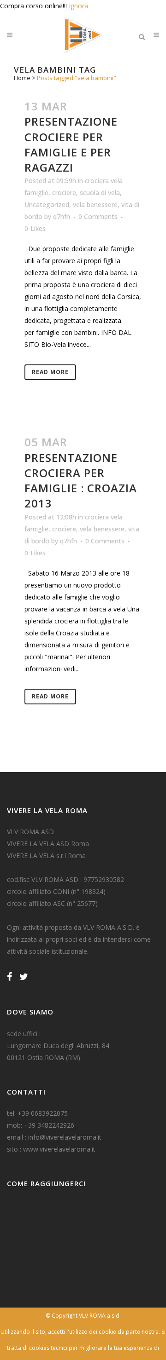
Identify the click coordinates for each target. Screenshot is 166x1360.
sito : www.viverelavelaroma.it (51, 1149)
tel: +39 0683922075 (37, 1113)
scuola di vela (100, 192)
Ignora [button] (78, 5)
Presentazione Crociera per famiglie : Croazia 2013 (80, 480)
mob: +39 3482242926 (40, 1125)
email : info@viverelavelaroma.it (54, 1137)
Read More (50, 372)
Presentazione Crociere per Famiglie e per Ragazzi (71, 144)
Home (22, 78)
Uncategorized (46, 204)
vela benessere (95, 204)
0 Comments (98, 216)
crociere (64, 192)
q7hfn (61, 216)
